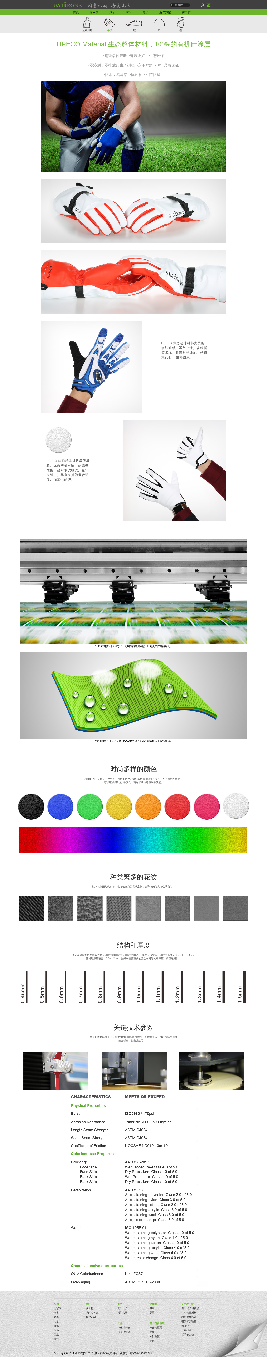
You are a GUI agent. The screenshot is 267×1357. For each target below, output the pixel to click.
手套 (109, 30)
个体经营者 (124, 1327)
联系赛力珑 (187, 1334)
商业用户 (123, 1308)
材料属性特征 (188, 1317)
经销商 (153, 1304)
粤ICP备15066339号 (141, 1353)
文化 (152, 1332)
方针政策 (155, 1336)
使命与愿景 (156, 1327)
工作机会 (186, 1330)
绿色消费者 (124, 1332)
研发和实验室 (188, 1321)
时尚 (56, 1317)
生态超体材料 (188, 1312)
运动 (56, 1330)
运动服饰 (87, 30)
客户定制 (91, 1317)
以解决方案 (92, 1312)
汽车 (56, 1312)
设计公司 (123, 1312)
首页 (76, 12)
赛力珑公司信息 (190, 1308)
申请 (152, 1308)
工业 (56, 1334)
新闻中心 (186, 1326)
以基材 (89, 1308)
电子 (56, 1321)
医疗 (56, 1339)
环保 (152, 1341)
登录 (152, 1312)
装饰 (56, 1326)
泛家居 (57, 1308)
